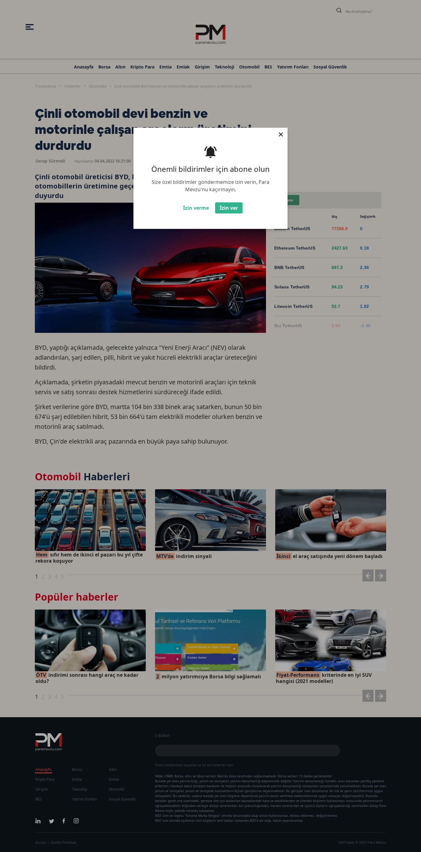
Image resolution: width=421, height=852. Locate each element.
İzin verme (196, 208)
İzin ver (229, 208)
